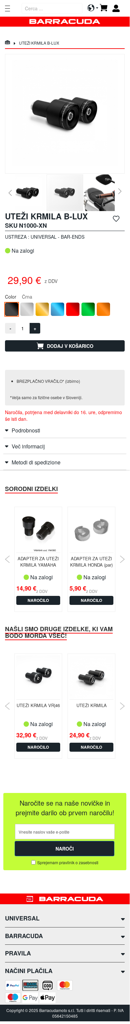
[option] (11, 309)
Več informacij (28, 446)
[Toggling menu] (7, 8)
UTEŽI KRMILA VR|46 (38, 705)
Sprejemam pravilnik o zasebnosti (67, 862)
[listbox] (65, 310)
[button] (10, 193)
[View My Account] (118, 8)
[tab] (65, 430)
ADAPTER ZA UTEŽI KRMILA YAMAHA (38, 561)
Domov (7, 43)
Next (122, 559)
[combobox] (52, 8)
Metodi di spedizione (36, 462)
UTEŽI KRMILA (91, 705)
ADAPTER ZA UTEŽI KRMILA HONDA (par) (91, 561)
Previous (7, 559)
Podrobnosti (26, 430)
